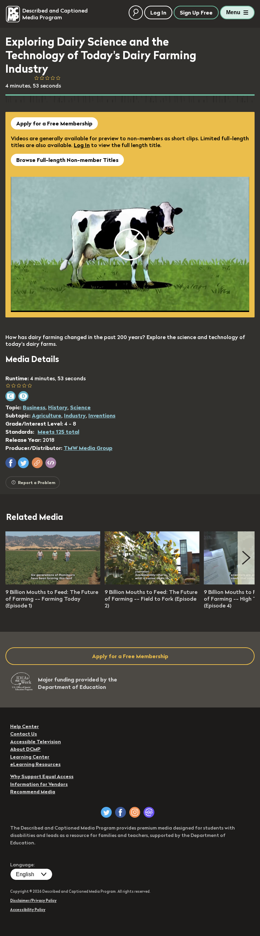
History (57, 407)
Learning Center (29, 757)
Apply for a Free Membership (54, 123)
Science (80, 407)
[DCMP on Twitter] (106, 812)
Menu (233, 12)
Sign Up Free (196, 12)
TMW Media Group (88, 448)
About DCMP (25, 749)
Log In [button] (158, 12)
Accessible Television (35, 742)
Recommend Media (32, 792)
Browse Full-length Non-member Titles (67, 160)
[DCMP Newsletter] (149, 812)
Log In (82, 145)
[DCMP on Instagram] (134, 812)
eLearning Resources (35, 764)
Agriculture (46, 415)
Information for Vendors (39, 784)
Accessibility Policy (27, 909)
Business (34, 407)
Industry (75, 415)
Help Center (24, 726)
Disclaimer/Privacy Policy (33, 900)
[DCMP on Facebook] (120, 812)
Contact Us (23, 734)
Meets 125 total (58, 431)
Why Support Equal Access (41, 776)
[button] (10, 462)
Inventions (101, 415)
